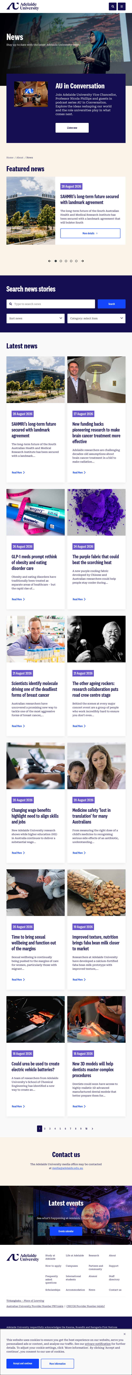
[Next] (82, 261)
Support (113, 1266)
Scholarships (52, 1290)
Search (111, 304)
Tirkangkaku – (25, 1300)
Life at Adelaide (75, 1255)
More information (57, 1363)
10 (86, 1128)
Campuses (72, 1266)
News (92, 1290)
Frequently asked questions (51, 1279)
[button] (125, 1334)
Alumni (93, 1276)
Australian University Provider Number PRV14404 (34, 1306)
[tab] (55, 261)
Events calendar (66, 1231)
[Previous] (49, 261)
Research (94, 1255)
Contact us (115, 1290)
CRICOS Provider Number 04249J (85, 1306)
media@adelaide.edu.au (67, 1168)
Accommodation (75, 1290)
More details (88, 233)
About (112, 1255)
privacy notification (98, 1343)
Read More (17, 472)
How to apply (53, 1266)
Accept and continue (22, 1363)
